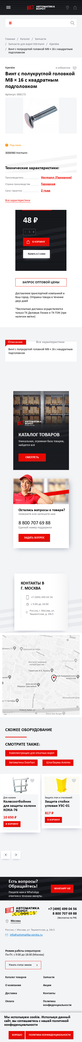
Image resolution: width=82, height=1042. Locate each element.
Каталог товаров (10, 23)
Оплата (9, 1001)
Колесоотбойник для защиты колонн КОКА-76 (19, 806)
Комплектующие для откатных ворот (31, 753)
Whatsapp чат (62, 888)
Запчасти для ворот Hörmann (26, 44)
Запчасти (40, 39)
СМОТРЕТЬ (32, 457)
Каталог (25, 39)
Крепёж (54, 44)
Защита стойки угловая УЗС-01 (57, 804)
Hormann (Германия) (56, 177)
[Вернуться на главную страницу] (41, 7)
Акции (47, 985)
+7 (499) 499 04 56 (42, 597)
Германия (48, 184)
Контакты (49, 993)
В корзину (38, 242)
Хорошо (17, 1035)
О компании (13, 985)
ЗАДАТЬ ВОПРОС (34, 537)
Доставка (11, 993)
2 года (45, 190)
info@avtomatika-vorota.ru (26, 935)
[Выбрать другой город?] (67, 7)
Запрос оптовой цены (41, 282)
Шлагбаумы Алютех (58, 762)
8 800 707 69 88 (34, 523)
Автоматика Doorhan (22, 762)
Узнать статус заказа (20, 965)
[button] (5, 855)
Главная (10, 39)
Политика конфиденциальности (56, 1003)
